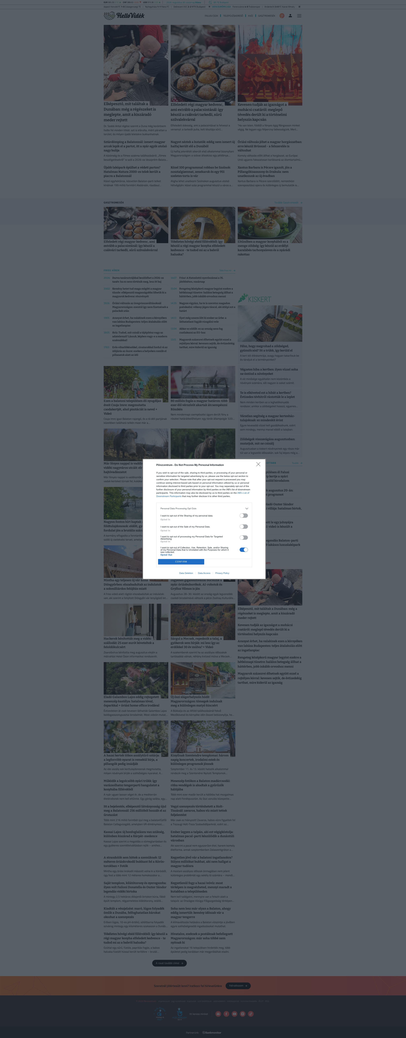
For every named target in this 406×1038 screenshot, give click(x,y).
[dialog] (204, 519)
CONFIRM (181, 561)
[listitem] (204, 508)
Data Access (204, 573)
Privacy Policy (222, 573)
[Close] (259, 465)
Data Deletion (186, 573)
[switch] (244, 515)
